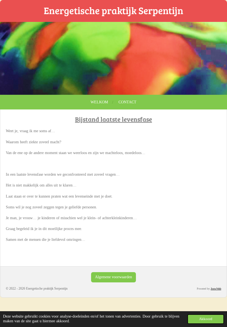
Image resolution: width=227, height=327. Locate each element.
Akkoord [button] (205, 319)
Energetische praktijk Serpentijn (113, 10)
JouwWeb (216, 288)
